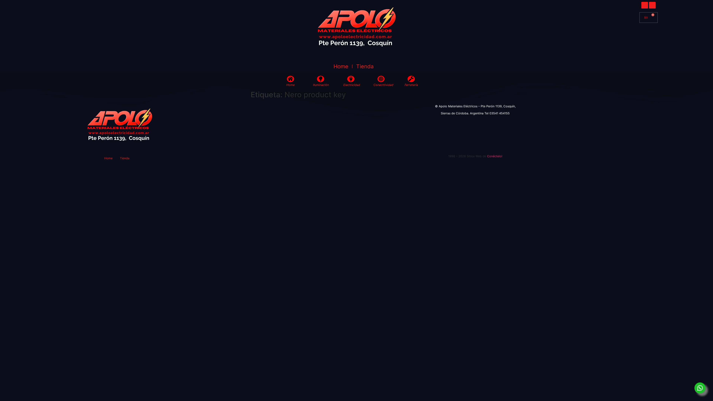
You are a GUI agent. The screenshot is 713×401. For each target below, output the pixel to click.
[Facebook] (644, 5)
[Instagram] (652, 5)
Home (340, 66)
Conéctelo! (494, 156)
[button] (700, 388)
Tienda (365, 66)
